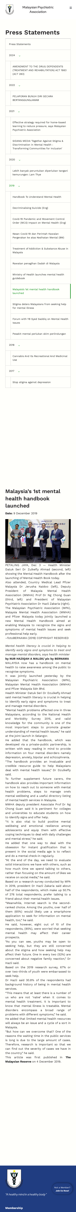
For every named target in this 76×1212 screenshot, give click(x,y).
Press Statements (20, 44)
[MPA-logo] (9, 10)
